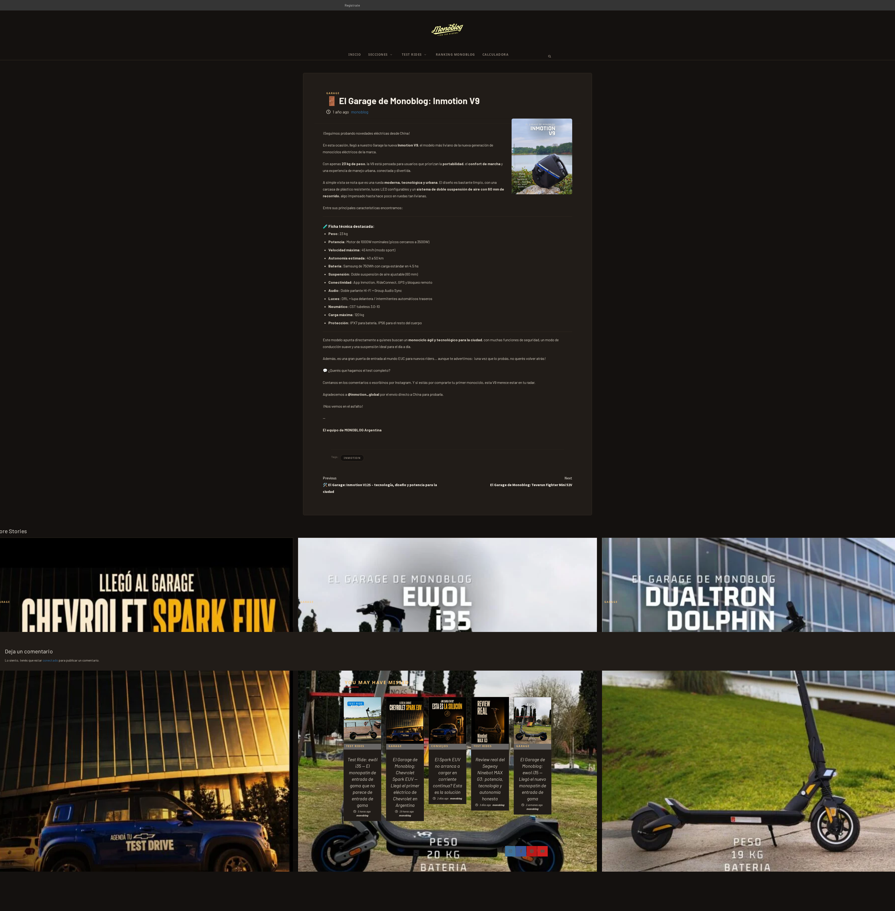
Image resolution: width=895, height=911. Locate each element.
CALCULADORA (495, 54)
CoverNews (464, 865)
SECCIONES (378, 54)
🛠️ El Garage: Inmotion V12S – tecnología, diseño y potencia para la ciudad (380, 485)
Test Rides (355, 746)
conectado (50, 660)
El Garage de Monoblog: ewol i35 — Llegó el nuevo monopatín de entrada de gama (532, 779)
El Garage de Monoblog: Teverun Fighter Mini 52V (531, 481)
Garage (333, 93)
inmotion (352, 458)
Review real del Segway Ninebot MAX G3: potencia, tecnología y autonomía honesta (490, 779)
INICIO (354, 54)
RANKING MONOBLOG (455, 54)
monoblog (359, 111)
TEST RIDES (412, 54)
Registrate (352, 5)
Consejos (439, 746)
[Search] (548, 56)
